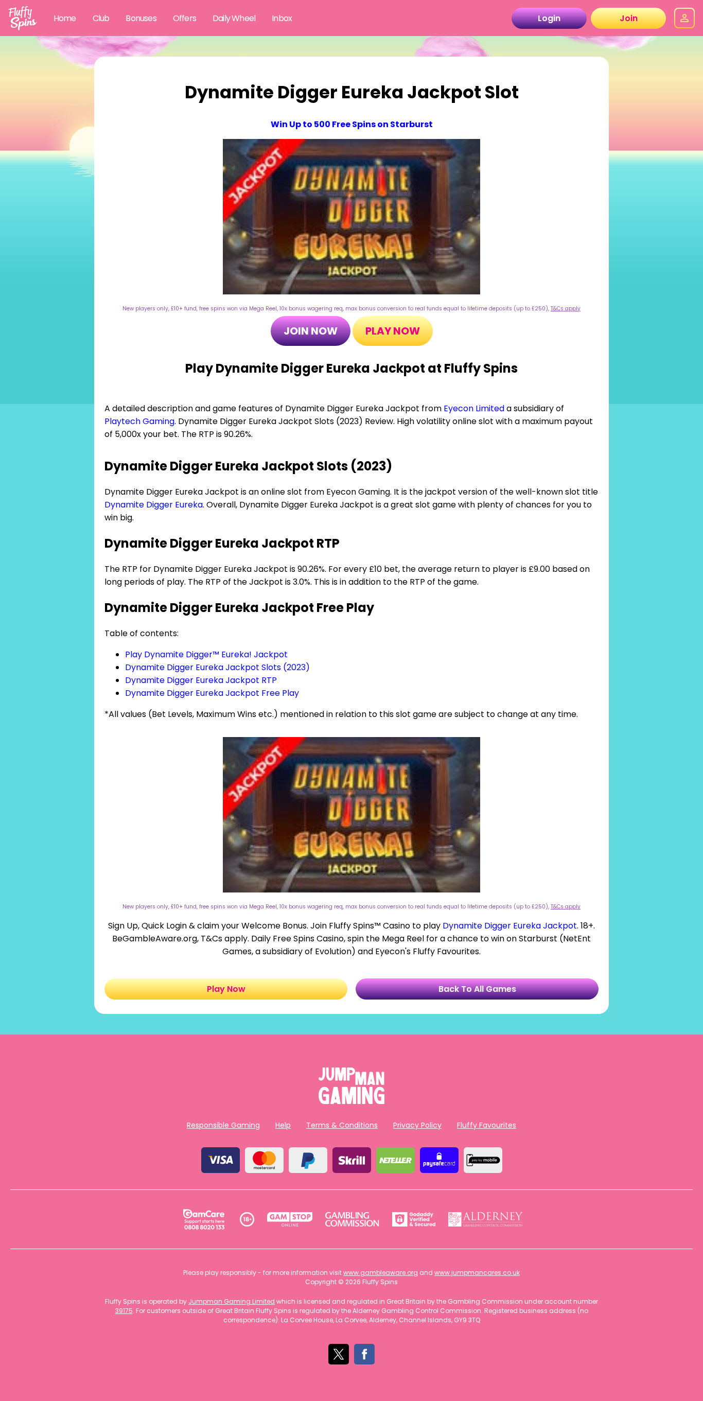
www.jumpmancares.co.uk (477, 1272)
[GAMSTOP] (290, 1219)
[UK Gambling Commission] (352, 1219)
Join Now (311, 331)
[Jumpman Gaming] (351, 1101)
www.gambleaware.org (380, 1272)
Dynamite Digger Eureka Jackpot (510, 926)
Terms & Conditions (342, 1125)
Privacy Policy (417, 1125)
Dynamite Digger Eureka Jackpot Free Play (212, 693)
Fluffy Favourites (486, 1125)
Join (629, 18)
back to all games (477, 989)
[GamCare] (204, 1219)
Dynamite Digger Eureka (153, 505)
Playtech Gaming (139, 421)
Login (549, 18)
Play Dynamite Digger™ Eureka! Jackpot (206, 654)
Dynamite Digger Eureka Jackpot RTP (201, 680)
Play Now (392, 331)
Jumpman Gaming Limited (231, 1301)
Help (283, 1125)
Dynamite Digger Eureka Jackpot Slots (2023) (217, 667)
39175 (124, 1310)
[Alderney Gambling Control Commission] (485, 1219)
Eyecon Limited (474, 408)
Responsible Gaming (223, 1125)
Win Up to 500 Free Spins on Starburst (352, 124)
